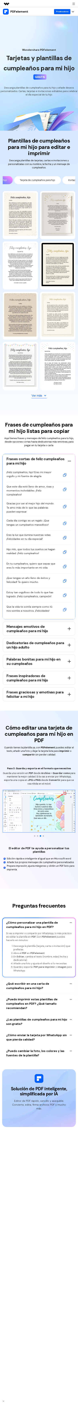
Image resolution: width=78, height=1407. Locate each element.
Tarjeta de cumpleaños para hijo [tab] (37, 180)
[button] (34, 836)
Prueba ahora (62, 11)
